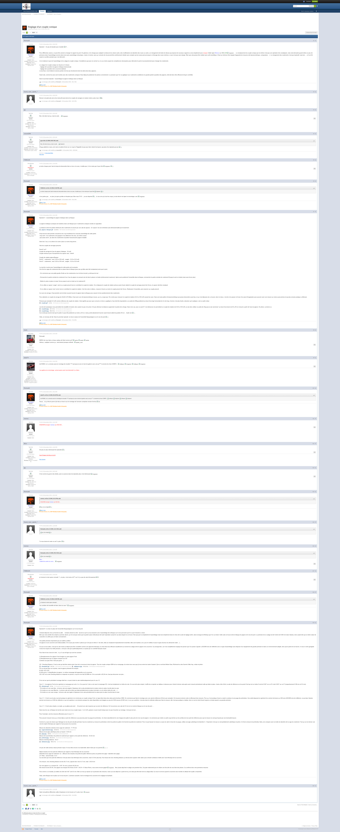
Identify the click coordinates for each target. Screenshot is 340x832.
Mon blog (41, 154)
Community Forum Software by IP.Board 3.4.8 (308, 828)
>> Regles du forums (306, 825)
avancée (317, 6)
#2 (314, 91)
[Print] (37, 808)
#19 (314, 622)
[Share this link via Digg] (26, 808)
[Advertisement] (170, 21)
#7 (314, 211)
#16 (314, 546)
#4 (314, 133)
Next (33, 32)
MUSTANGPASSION (26, 825)
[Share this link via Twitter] (23, 808)
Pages (24, 32)
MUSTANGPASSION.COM (30, 11)
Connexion (308, 1)
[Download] (40, 808)
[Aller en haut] (170, 829)
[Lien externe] (42, 84)
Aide (42, 829)
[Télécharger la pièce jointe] (40, 229)
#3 (314, 109)
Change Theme (28, 829)
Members (49, 11)
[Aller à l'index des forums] (26, 6)
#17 (314, 571)
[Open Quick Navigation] (316, 11)
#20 (314, 785)
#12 (314, 443)
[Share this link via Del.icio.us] (28, 808)
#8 (314, 330)
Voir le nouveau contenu (307, 11)
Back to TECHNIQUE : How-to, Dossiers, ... (307, 804)
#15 (314, 522)
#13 (314, 467)
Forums (42, 11)
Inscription (315, 1)
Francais (36, 829)
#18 (314, 592)
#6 (314, 181)
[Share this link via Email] (35, 808)
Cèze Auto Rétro (49, 153)
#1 (314, 40)
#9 (314, 357)
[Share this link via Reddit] (30, 808)
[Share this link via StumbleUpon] (33, 808)
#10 (314, 388)
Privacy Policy (314, 825)
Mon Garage (42, 459)
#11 (314, 418)
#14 (314, 491)
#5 (314, 160)
